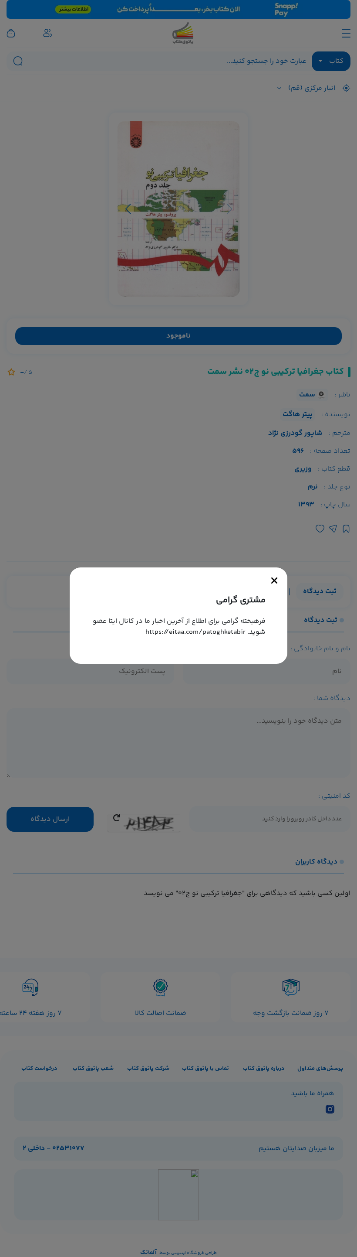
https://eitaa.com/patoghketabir (195, 632)
